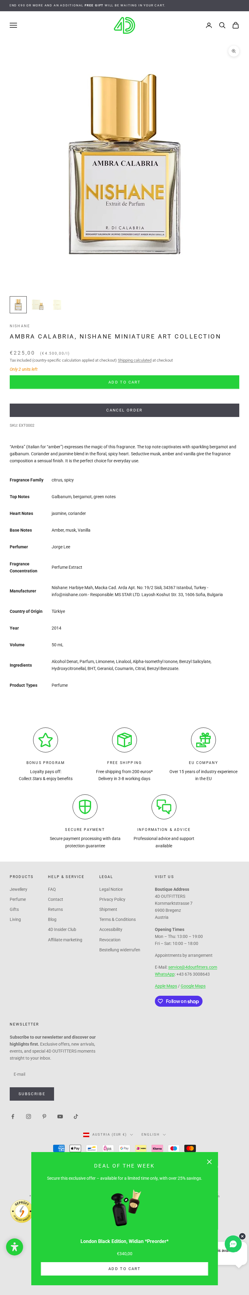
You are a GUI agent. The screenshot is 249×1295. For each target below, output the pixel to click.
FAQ (52, 889)
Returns (55, 909)
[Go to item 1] (18, 304)
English (151, 1135)
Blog (52, 919)
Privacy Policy (112, 899)
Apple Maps (166, 986)
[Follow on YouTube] (60, 1116)
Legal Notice (111, 889)
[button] (14, 1246)
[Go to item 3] (57, 304)
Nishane (20, 326)
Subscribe (32, 1094)
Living (15, 919)
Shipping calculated (135, 360)
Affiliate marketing (65, 939)
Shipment (108, 909)
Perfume (18, 899)
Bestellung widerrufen (119, 949)
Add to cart (124, 1268)
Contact (55, 899)
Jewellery (18, 889)
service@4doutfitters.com (192, 967)
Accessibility (110, 929)
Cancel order (124, 410)
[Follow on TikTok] (76, 1116)
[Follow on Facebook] (13, 1116)
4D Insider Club (62, 929)
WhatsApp (165, 974)
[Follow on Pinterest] (44, 1116)
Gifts (14, 909)
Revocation (110, 939)
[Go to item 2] (37, 304)
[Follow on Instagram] (29, 1116)
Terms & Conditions (117, 919)
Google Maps (193, 986)
